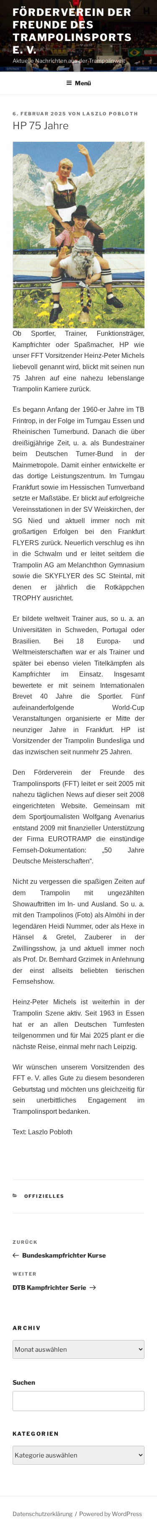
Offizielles (44, 1196)
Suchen (24, 1382)
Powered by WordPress (110, 1513)
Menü (83, 83)
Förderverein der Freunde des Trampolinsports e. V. (72, 31)
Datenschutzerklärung (42, 1513)
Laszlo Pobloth (110, 114)
